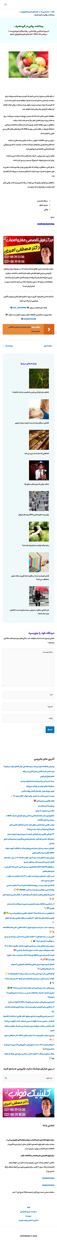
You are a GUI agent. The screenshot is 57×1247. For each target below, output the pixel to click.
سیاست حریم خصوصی (28, 1212)
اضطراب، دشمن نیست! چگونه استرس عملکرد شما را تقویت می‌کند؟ (29, 1021)
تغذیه (12, 34)
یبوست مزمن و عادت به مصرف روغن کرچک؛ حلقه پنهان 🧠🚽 (32, 796)
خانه (28, 1207)
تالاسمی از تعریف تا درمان (44, 811)
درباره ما (28, 1216)
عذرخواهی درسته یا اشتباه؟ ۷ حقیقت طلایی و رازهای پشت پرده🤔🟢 (28, 913)
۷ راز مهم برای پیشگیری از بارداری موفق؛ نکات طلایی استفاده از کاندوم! (28, 1016)
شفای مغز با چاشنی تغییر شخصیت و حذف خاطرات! (30, 392)
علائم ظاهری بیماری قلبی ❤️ (44, 801)
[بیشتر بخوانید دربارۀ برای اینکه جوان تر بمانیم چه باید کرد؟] (39, 531)
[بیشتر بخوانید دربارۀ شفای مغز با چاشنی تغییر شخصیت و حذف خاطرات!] (39, 378)
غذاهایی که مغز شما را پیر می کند (36, 453)
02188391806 (48, 1178)
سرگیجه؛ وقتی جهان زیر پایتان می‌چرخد (40, 786)
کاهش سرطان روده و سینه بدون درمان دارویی (32, 423)
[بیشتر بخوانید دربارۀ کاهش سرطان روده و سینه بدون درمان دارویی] (39, 409)
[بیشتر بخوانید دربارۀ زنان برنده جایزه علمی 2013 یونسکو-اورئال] (39, 500)
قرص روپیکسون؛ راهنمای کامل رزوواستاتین (37, 791)
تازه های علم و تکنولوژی (23, 34)
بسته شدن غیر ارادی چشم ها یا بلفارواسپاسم (37, 781)
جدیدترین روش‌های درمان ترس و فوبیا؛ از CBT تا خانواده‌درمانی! (31, 1002)
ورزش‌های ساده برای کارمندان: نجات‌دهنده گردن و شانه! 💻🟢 (30, 988)
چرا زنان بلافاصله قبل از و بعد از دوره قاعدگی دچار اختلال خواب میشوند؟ (28, 766)
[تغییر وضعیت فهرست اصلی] (6, 5)
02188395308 (30, 319)
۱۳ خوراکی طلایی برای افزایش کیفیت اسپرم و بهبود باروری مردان (30, 834)
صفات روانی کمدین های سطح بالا (36, 484)
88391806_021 (19, 308)
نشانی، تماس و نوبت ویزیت (28, 1220)
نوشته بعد (8, 346)
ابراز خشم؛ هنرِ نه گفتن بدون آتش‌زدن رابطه (38, 771)
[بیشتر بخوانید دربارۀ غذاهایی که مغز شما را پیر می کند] (39, 439)
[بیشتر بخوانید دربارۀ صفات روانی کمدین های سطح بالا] (39, 470)
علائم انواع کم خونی (47, 776)
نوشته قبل (49, 346)
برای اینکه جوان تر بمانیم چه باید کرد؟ (35, 545)
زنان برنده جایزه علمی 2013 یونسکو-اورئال (33, 515)
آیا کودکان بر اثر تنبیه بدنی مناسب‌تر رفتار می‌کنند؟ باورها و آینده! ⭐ (29, 974)
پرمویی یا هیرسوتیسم (46, 806)
